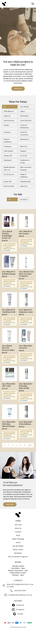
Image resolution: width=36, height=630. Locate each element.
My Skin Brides (18, 546)
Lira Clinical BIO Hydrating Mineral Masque (8, 424)
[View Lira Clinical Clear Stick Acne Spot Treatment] (26, 261)
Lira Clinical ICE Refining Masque (9, 272)
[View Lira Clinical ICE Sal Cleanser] (26, 221)
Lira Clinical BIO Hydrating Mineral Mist (25, 386)
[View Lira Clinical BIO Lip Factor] (26, 335)
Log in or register (9, 249)
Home (18, 542)
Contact (18, 532)
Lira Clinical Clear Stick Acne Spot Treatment (26, 273)
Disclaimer (18, 553)
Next (30, 445)
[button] (10, 107)
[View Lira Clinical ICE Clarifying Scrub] (9, 299)
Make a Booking (18, 539)
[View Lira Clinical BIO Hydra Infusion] (26, 412)
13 (24, 445)
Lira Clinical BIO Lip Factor (25, 347)
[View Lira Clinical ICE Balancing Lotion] (26, 299)
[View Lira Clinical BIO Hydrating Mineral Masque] (9, 412)
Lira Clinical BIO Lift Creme (8, 385)
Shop (18, 535)
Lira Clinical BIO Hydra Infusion (25, 423)
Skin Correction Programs (18, 557)
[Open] (32, 3)
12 (20, 445)
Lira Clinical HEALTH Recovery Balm (8, 348)
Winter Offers (18, 549)
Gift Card (18, 525)
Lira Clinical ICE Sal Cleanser (25, 232)
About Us (18, 528)
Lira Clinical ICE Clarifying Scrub (8, 311)
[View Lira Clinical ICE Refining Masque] (9, 261)
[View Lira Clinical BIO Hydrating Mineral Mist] (26, 373)
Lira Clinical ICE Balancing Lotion (26, 311)
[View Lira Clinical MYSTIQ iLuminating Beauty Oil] (9, 221)
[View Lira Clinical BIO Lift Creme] (9, 373)
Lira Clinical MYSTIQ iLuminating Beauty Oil (7, 234)
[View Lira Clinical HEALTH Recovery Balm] (9, 335)
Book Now (18, 88)
